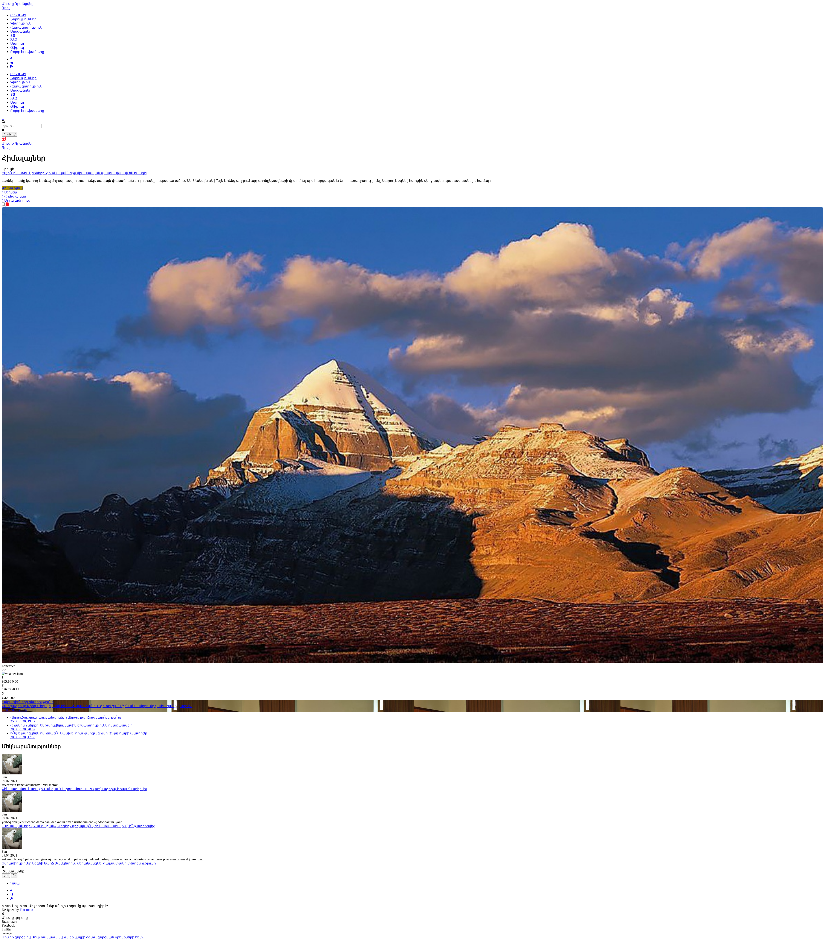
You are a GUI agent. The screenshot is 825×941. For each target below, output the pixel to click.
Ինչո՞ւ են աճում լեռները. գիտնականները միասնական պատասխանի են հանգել (74, 173)
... (3, 118)
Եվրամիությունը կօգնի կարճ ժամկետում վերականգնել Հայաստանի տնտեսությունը (79, 863)
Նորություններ (23, 19)
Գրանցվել (23, 4)
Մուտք (8, 4)
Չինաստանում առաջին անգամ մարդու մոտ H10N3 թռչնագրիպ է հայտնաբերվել (74, 789)
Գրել (5, 8)
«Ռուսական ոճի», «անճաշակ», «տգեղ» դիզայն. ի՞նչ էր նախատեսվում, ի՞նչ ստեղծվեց (78, 826)
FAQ (13, 39)
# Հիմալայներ (14, 196)
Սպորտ (17, 43)
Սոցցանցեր (20, 31)
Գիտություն (20, 23)
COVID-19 (18, 15)
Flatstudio (26, 910)
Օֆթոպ (17, 47)
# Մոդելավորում (16, 200)
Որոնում (9, 134)
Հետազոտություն (26, 27)
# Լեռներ (9, 192)
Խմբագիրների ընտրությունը (28, 702)
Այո (5, 875)
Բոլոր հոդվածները (27, 52)
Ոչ (14, 875)
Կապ (15, 883)
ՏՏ (12, 35)
